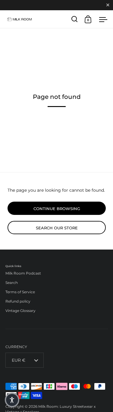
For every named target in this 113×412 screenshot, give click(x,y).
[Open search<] (74, 19)
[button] (12, 400)
